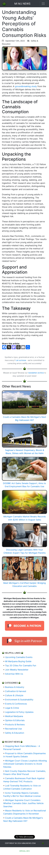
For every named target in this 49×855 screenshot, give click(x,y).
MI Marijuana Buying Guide (18, 661)
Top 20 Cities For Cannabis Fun (20, 665)
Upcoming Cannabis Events (18, 657)
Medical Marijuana (14, 716)
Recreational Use (13, 728)
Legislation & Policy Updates (19, 712)
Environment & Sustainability (19, 699)
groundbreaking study (26, 86)
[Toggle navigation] (43, 3)
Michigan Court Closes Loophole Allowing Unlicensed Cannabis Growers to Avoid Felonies (25, 763)
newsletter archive (36, 373)
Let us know (21, 360)
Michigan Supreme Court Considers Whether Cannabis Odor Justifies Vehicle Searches (23, 803)
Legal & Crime (12, 708)
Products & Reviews (15, 724)
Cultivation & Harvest (15, 691)
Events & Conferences (16, 703)
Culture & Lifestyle (14, 695)
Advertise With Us (14, 674)
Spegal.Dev (24, 851)
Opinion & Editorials (15, 720)
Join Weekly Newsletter (16, 669)
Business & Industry (14, 687)
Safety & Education (14, 733)
